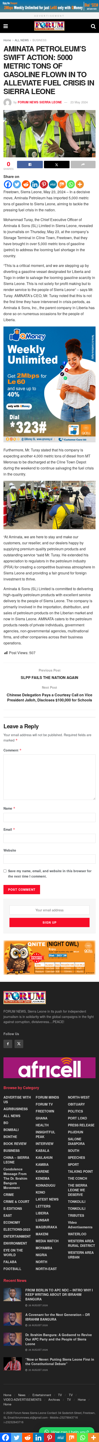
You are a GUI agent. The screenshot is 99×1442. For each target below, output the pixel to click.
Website (9, 850)
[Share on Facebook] (30, 164)
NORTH (41, 1261)
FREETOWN (45, 1111)
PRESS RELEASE (81, 1125)
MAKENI (42, 1234)
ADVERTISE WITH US (17, 1099)
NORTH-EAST (46, 1268)
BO (5, 1122)
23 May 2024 (79, 102)
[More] (80, 184)
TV (60, 1395)
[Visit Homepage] (49, 26)
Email (9, 829)
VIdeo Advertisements (80, 1224)
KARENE (42, 1171)
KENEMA (43, 1178)
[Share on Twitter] (57, 164)
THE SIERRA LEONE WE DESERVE (77, 1190)
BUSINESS (39, 40)
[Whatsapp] (71, 184)
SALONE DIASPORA (76, 1141)
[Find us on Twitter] (19, 1044)
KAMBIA (42, 1164)
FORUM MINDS (47, 1097)
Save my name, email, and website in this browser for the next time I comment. (49, 873)
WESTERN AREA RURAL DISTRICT (81, 1243)
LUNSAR (42, 1220)
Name (9, 808)
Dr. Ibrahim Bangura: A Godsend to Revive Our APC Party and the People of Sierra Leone (58, 1339)
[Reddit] (26, 184)
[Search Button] (93, 26)
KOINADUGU (45, 1185)
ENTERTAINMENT (17, 1236)
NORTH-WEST (79, 1097)
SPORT (73, 1164)
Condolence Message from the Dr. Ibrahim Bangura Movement (15, 1178)
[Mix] (62, 184)
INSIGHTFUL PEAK (45, 1134)
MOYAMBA (44, 1248)
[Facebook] (8, 184)
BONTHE (10, 1136)
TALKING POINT (80, 1171)
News (22, 1395)
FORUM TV (44, 1104)
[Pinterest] (44, 184)
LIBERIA (42, 1213)
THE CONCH (77, 1178)
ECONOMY (11, 1222)
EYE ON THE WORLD (13, 1252)
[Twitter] (17, 184)
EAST (7, 1215)
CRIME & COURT (16, 1201)
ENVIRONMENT (15, 1243)
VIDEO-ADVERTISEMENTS (22, 1399)
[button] (66, 1431)
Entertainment (41, 1395)
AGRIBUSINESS (15, 1108)
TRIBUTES (76, 1215)
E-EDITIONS (12, 1208)
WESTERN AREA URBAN (81, 1254)
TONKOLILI (76, 1201)
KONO (40, 1192)
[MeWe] (53, 184)
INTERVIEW (44, 1143)
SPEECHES (76, 1157)
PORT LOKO (77, 1118)
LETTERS (43, 1206)
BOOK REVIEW (14, 1143)
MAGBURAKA (46, 1227)
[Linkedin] (35, 184)
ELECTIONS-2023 (16, 1229)
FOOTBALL (12, 1268)
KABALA (42, 1150)
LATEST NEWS (47, 1199)
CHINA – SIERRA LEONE (16, 1159)
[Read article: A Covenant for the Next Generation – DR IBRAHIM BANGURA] (12, 1319)
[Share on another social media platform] (83, 164)
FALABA (10, 1261)
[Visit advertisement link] (49, 6)
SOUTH (73, 1150)
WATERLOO (77, 1234)
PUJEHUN (75, 1132)
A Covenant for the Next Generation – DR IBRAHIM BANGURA (57, 1317)
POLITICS (75, 1111)
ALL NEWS (22, 40)
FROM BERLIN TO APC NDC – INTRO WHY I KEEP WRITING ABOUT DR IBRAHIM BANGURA (59, 1294)
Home (7, 40)
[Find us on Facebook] (7, 1044)
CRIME (8, 1194)
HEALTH (42, 1125)
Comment (12, 750)
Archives (54, 1399)
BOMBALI (11, 1129)
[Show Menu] (5, 26)
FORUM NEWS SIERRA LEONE (40, 102)
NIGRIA (41, 1254)
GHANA (41, 1118)
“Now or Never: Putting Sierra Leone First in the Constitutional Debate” (59, 1361)
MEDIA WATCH (47, 1241)
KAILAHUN (44, 1157)
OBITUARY (76, 1104)
